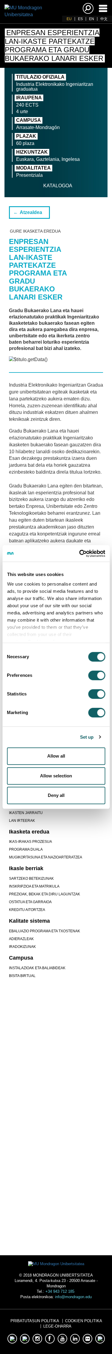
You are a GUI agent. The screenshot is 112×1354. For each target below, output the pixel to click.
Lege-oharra (57, 1326)
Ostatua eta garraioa (30, 902)
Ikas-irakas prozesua (30, 842)
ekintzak (56, 1178)
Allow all (56, 755)
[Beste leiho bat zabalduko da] (37, 1079)
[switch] (96, 675)
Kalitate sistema (29, 921)
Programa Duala (26, 849)
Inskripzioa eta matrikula (34, 886)
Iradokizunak (22, 947)
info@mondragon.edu (73, 1297)
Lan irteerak (22, 821)
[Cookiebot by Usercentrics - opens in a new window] (79, 553)
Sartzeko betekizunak (31, 878)
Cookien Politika (83, 1321)
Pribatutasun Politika (34, 1321)
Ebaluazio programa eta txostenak (44, 931)
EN (91, 19)
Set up (87, 737)
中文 (104, 19)
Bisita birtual (22, 976)
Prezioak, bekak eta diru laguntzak (44, 894)
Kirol (56, 1153)
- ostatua (56, 1208)
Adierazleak (21, 939)
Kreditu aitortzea (27, 910)
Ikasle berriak (26, 868)
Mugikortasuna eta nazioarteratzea (45, 857)
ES (80, 19)
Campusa (21, 958)
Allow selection (56, 775)
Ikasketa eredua (29, 832)
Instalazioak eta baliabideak (37, 968)
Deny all (56, 795)
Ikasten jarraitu (26, 813)
